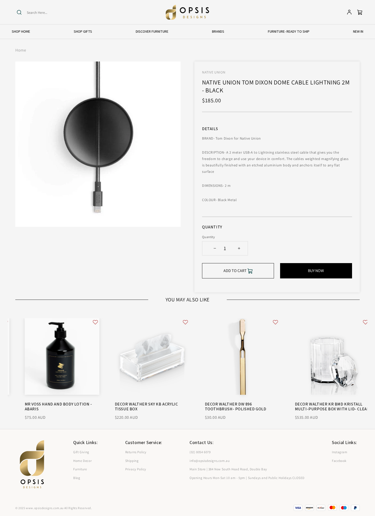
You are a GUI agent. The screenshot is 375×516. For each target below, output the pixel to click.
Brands (218, 31)
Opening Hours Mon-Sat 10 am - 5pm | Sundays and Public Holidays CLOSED (247, 478)
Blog (76, 478)
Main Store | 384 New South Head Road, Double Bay (228, 469)
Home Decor (82, 461)
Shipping (132, 461)
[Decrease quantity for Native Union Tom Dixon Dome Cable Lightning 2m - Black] (214, 248)
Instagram (339, 452)
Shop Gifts (83, 31)
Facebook (339, 461)
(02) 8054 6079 (200, 452)
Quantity (208, 237)
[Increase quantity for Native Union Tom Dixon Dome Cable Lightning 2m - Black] (239, 248)
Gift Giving (81, 452)
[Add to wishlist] (86, 322)
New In (358, 31)
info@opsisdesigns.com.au (210, 461)
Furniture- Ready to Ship (288, 31)
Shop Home (21, 31)
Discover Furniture (152, 31)
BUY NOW (316, 270)
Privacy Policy (135, 469)
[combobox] (46, 12)
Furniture (80, 469)
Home (20, 50)
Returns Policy (135, 452)
